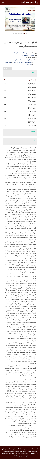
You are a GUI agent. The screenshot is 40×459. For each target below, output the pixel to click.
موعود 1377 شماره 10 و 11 (26, 55)
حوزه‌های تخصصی (28, 60)
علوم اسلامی (18, 60)
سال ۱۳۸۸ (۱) (32, 87)
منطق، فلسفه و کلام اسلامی (24, 62)
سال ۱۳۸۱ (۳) (32, 105)
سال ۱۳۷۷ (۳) (32, 119)
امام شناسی (8, 62)
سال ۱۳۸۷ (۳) (32, 91)
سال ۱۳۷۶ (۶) (32, 122)
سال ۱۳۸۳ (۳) (32, 98)
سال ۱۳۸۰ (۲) (32, 108)
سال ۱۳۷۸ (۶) (32, 115)
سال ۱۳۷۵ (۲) (32, 125)
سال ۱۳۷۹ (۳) (32, 112)
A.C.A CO (15, 456)
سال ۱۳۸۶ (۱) (32, 94)
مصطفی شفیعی (16, 53)
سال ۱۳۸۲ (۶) (32, 101)
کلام (14, 62)
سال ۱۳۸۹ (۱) (32, 84)
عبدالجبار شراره (26, 53)
